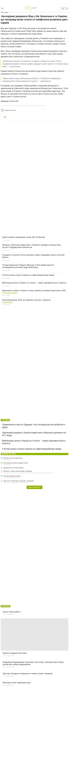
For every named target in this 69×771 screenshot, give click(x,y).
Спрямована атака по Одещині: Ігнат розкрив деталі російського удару (33, 426)
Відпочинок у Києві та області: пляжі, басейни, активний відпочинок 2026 (34, 290)
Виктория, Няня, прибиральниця (17, 682)
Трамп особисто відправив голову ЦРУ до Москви (23, 237)
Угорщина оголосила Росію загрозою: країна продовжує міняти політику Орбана (33, 256)
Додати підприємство (34, 487)
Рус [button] (63, 8)
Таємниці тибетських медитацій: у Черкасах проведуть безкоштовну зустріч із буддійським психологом (31, 246)
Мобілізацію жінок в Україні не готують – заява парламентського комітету (34, 283)
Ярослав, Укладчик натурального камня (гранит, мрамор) (28, 673)
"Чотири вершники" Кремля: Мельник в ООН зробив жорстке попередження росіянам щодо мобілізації (28, 266)
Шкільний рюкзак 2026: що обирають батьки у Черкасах (26, 300)
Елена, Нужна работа (12, 612)
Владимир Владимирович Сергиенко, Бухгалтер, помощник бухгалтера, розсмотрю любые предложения (33, 663)
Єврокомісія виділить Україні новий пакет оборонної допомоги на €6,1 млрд (34, 434)
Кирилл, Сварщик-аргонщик (15, 653)
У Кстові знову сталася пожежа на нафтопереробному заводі (28, 275)
